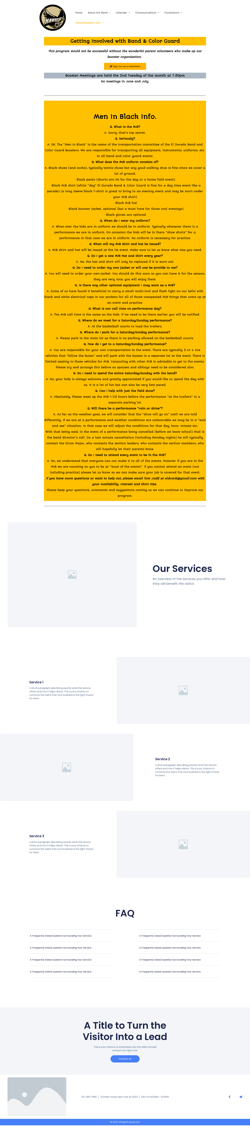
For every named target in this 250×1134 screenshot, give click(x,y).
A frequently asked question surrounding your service (60, 935)
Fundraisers (171, 12)
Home (79, 12)
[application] (109, 13)
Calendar (121, 12)
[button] (70, 938)
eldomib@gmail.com (180, 478)
